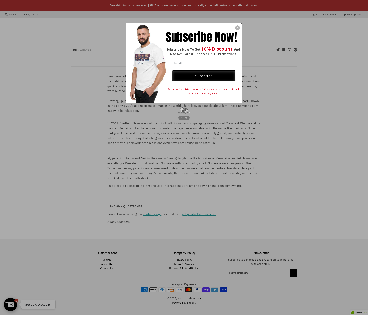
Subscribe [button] (204, 75)
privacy (184, 117)
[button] (237, 27)
